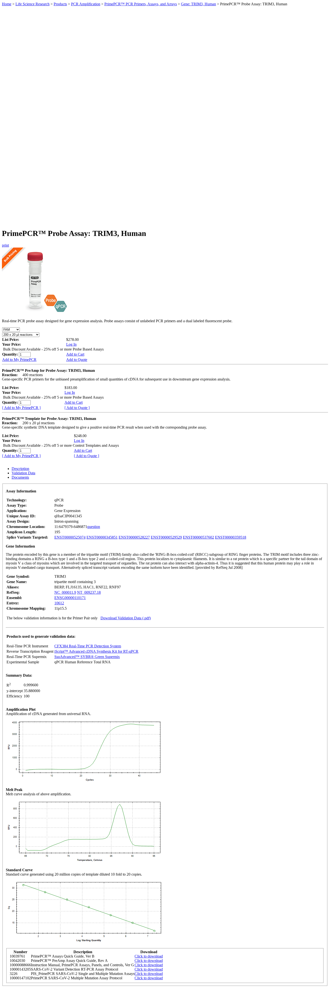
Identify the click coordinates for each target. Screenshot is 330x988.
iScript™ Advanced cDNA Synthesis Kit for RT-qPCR (96, 651)
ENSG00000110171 (70, 598)
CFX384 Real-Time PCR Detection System (87, 646)
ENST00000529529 (166, 537)
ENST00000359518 (230, 537)
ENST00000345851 (102, 537)
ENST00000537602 (198, 537)
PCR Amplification (85, 4)
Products (60, 4)
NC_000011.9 (65, 592)
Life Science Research (32, 4)
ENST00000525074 (70, 537)
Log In (71, 344)
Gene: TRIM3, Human (198, 4)
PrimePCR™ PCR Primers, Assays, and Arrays (140, 4)
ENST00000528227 (134, 537)
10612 (59, 603)
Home (6, 4)
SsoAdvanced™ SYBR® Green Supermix (87, 657)
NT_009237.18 (89, 592)
